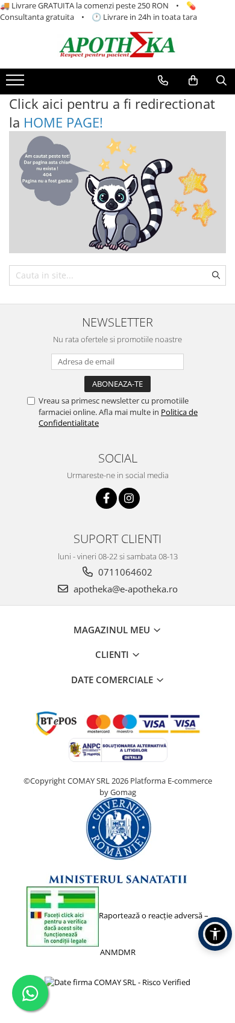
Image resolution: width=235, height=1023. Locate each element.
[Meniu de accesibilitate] (215, 934)
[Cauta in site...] (221, 81)
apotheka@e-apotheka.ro (124, 589)
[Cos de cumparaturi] (193, 81)
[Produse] (16, 84)
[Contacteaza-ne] (163, 81)
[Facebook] (106, 498)
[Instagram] (129, 498)
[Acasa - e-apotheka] (117, 45)
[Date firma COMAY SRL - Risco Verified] (117, 982)
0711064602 (124, 572)
